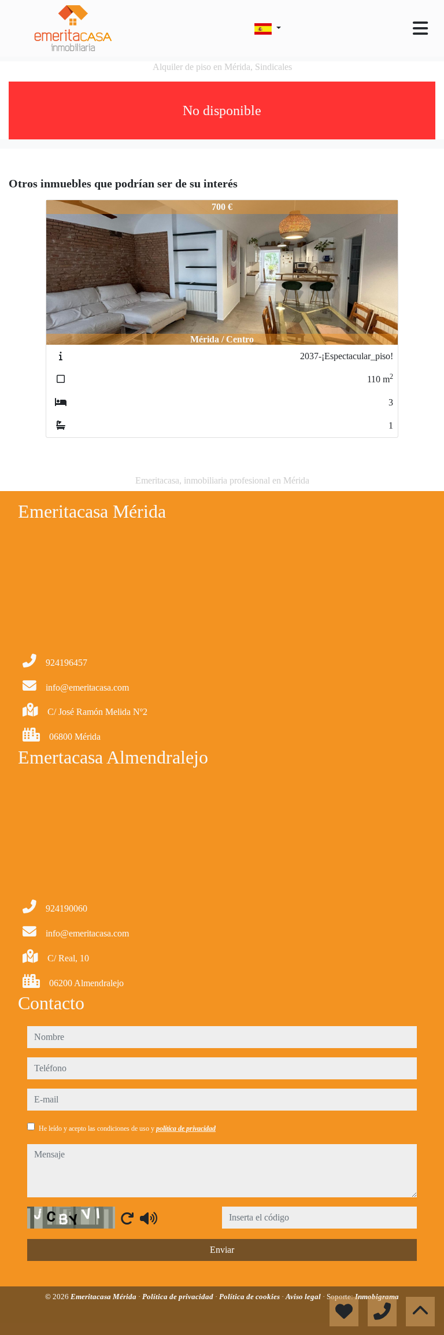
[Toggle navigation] (420, 28)
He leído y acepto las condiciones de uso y (127, 1128)
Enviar (222, 1250)
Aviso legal (304, 1296)
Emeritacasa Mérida (104, 1296)
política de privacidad (186, 1128)
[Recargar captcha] (127, 1218)
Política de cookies (250, 1296)
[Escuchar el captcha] (148, 1218)
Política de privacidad (178, 1296)
